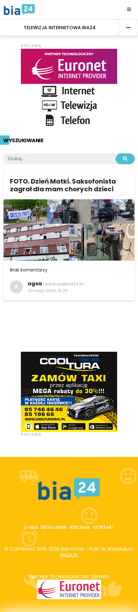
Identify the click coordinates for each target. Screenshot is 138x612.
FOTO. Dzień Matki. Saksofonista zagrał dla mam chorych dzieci (63, 185)
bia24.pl (69, 555)
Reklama (80, 527)
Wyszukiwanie (23, 140)
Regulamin (53, 527)
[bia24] (19, 9)
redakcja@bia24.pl (63, 284)
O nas (30, 527)
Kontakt (104, 527)
